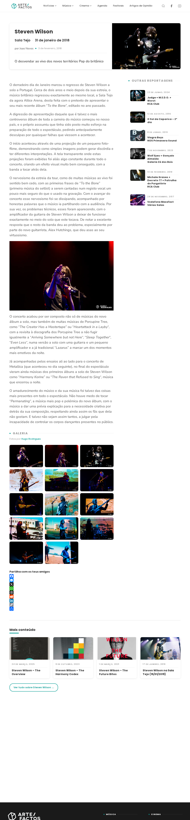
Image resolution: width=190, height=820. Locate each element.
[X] (61, 584)
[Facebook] (171, 6)
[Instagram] (180, 6)
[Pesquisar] (163, 6)
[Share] (61, 609)
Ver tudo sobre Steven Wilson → (34, 687)
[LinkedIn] (61, 601)
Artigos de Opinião (141, 5)
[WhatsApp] (61, 588)
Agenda (102, 5)
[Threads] (61, 592)
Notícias (48, 5)
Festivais (118, 5)
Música (66, 5)
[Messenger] (61, 580)
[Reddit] (61, 596)
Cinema (84, 5)
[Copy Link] (61, 605)
